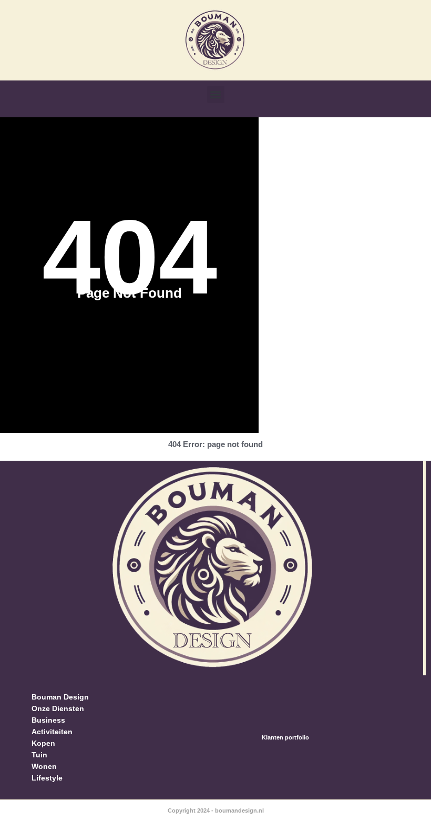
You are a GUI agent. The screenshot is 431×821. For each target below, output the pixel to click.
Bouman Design (60, 697)
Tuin (39, 755)
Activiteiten (52, 731)
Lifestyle (47, 778)
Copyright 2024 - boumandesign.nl (216, 810)
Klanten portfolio (285, 737)
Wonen (44, 766)
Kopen (43, 743)
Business (48, 720)
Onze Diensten (58, 708)
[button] (215, 94)
